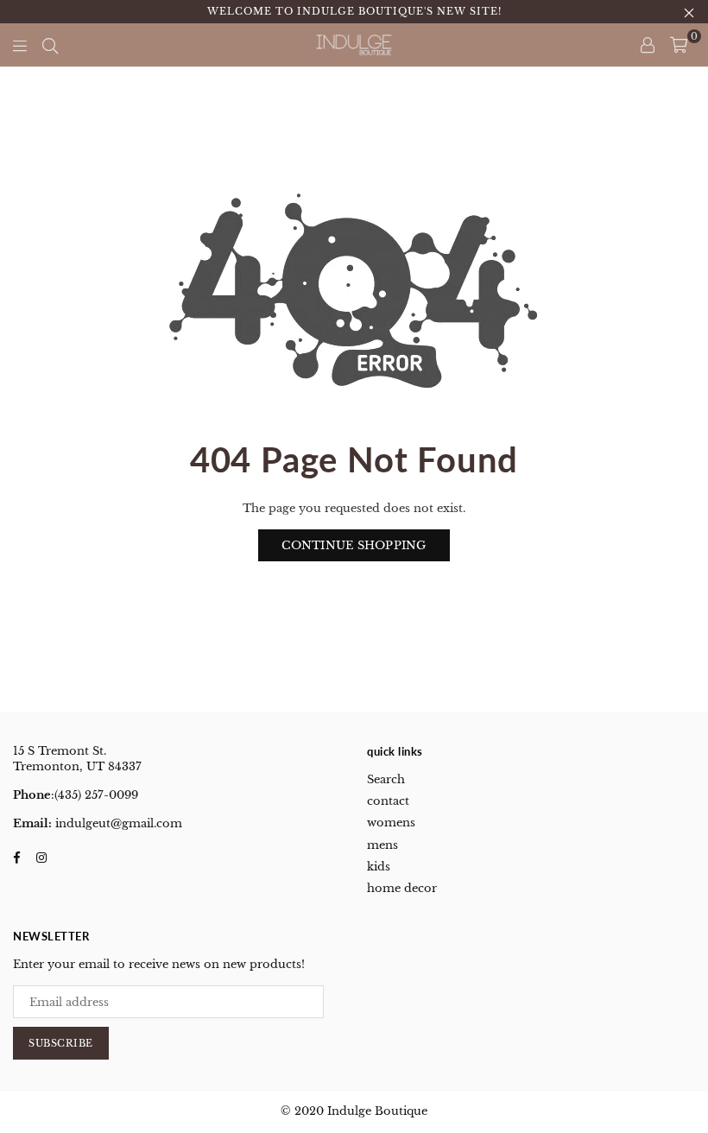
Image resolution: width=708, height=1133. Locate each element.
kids (378, 866)
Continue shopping (353, 545)
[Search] (50, 45)
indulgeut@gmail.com (117, 823)
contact (388, 801)
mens (382, 845)
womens (391, 822)
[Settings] (647, 45)
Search (386, 779)
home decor (402, 888)
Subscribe (60, 1043)
